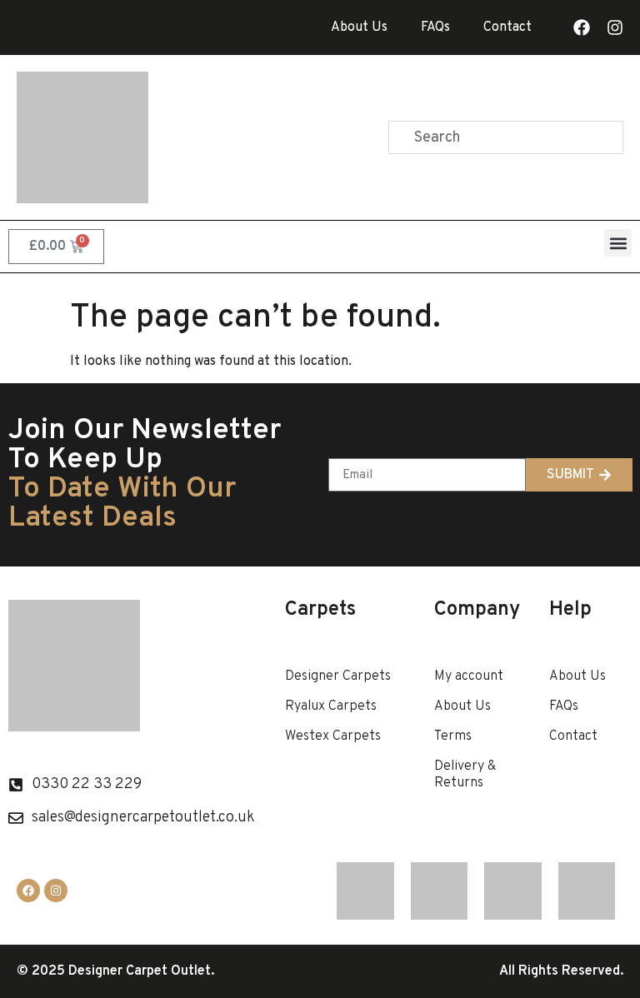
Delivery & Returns (465, 774)
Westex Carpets (333, 736)
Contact (507, 27)
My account (468, 676)
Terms (453, 736)
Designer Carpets (338, 676)
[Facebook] (581, 27)
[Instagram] (615, 27)
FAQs (435, 27)
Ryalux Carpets (331, 706)
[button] (618, 243)
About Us (359, 27)
